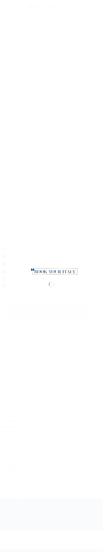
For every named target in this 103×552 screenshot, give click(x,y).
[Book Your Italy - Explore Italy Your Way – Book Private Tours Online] (53, 271)
